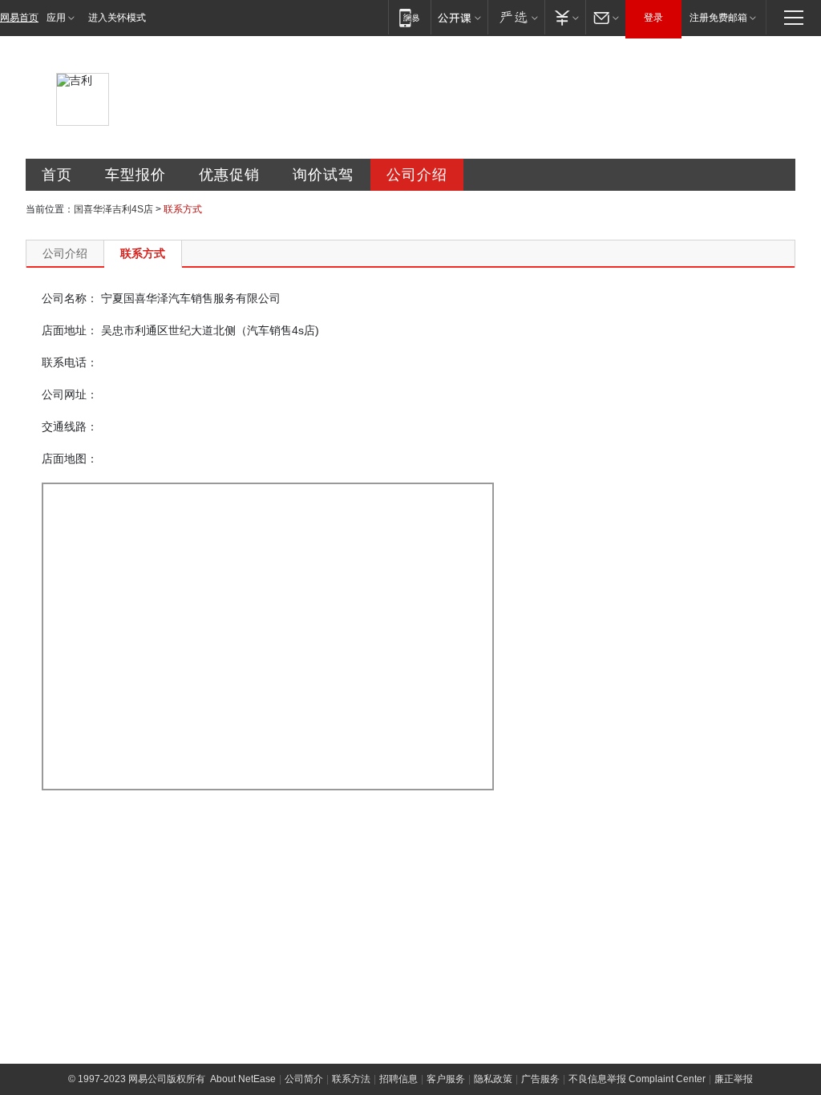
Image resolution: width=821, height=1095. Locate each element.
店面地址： (70, 330)
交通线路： (70, 426)
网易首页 (19, 17)
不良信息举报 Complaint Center (637, 1079)
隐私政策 (493, 1079)
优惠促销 (229, 175)
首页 (57, 175)
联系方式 (142, 253)
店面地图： (70, 458)
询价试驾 (323, 175)
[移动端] (409, 17)
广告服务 (540, 1079)
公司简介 (304, 1079)
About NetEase (243, 1079)
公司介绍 (416, 175)
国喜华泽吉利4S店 (113, 209)
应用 (56, 17)
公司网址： (70, 394)
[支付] (564, 17)
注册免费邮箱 (718, 17)
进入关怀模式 (117, 17)
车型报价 (135, 175)
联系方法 (351, 1079)
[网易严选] (515, 17)
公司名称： (70, 298)
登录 (653, 17)
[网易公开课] (459, 17)
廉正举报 (733, 1079)
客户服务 (446, 1079)
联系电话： (70, 362)
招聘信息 (398, 1079)
